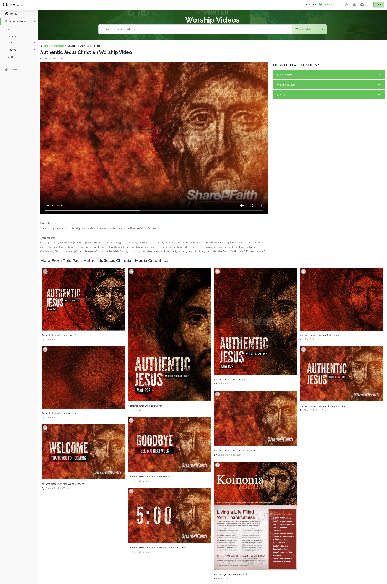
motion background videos (180, 242)
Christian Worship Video (69, 251)
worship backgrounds (90, 242)
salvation (252, 247)
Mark (173, 251)
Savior (123, 251)
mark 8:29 (243, 251)
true (192, 247)
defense (240, 247)
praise (54, 242)
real (220, 247)
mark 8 (261, 251)
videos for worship (208, 242)
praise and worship (161, 247)
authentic (229, 247)
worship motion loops (150, 242)
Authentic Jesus (120, 247)
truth (199, 247)
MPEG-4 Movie (285, 74)
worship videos (229, 242)
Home (45, 46)
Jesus (253, 251)
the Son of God (227, 251)
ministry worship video (191, 251)
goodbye (164, 251)
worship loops (67, 242)
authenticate (181, 247)
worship (45, 242)
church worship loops (53, 247)
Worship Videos (57, 46)
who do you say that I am (143, 251)
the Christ (211, 251)
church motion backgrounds (83, 247)
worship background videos (120, 242)
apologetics (210, 247)
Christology (46, 251)
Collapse (13, 69)
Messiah (114, 251)
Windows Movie (286, 84)
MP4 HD (281, 94)
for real (105, 247)
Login (378, 4)
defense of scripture (96, 251)
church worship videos (252, 242)
